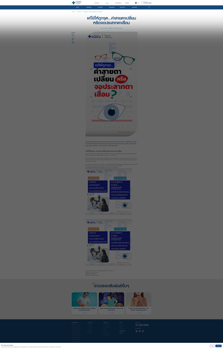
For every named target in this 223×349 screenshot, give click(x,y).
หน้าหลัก (73, 11)
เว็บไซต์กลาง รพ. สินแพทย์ (76, 325)
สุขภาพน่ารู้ (79, 11)
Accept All (218, 346)
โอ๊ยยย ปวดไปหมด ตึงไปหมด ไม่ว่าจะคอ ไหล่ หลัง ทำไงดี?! (111, 309)
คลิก (117, 167)
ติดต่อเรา (121, 333)
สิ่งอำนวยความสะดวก (107, 335)
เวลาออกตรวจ (90, 325)
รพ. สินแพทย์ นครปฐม (76, 341)
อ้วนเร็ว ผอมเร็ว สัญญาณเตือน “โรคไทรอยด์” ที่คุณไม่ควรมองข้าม (139, 309)
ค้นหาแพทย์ (89, 329)
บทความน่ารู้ (121, 325)
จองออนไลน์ (90, 333)
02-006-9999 (147, 3)
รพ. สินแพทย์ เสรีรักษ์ (75, 331)
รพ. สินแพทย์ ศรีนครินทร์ (76, 337)
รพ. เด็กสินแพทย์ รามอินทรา (76, 329)
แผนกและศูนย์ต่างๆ (107, 325)
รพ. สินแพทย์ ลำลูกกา (75, 335)
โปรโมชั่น (105, 329)
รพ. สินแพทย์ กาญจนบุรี (76, 339)
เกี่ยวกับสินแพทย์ (122, 331)
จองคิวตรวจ (90, 327)
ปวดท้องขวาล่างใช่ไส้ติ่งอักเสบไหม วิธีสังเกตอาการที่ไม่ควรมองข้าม (84, 309)
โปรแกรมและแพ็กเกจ (107, 327)
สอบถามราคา (90, 331)
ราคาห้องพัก (106, 331)
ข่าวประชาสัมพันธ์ (122, 329)
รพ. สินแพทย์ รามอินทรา (76, 327)
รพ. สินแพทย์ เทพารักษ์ (76, 333)
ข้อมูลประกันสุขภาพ (107, 333)
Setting (212, 346)
